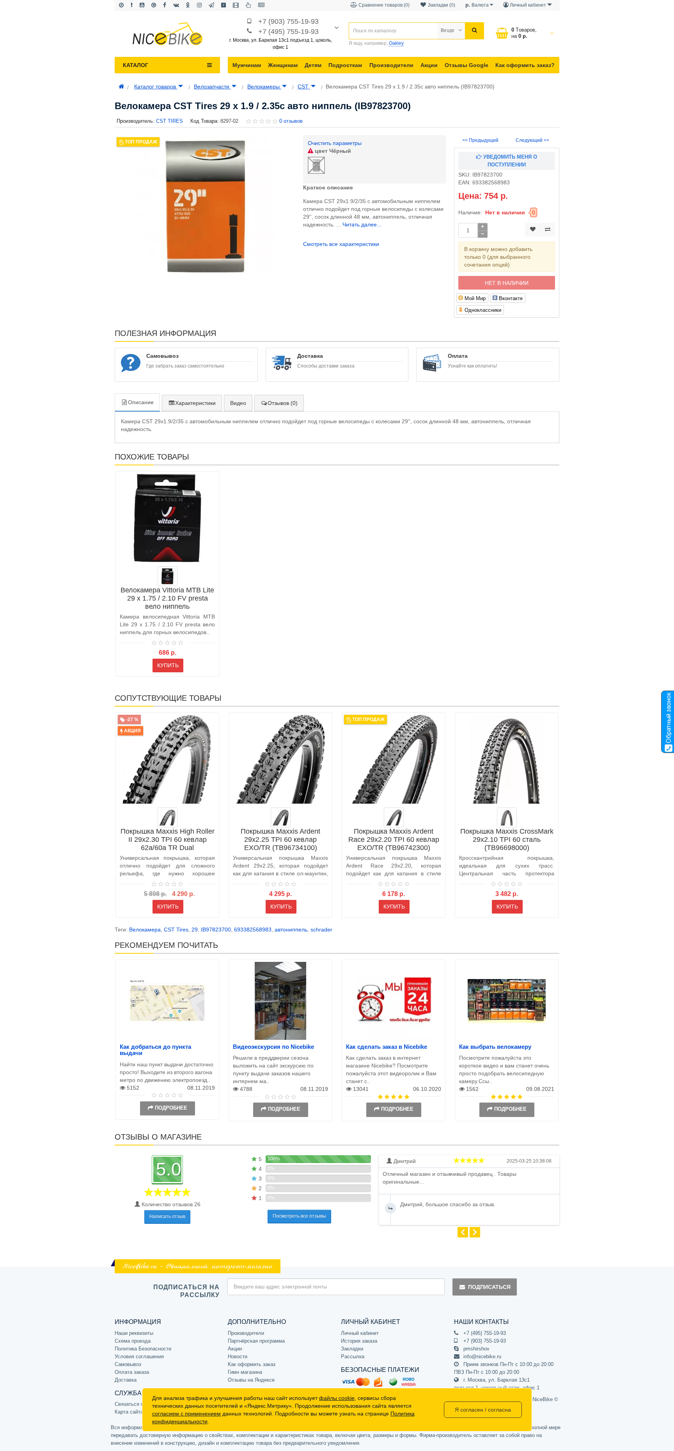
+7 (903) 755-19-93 (288, 21)
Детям (313, 65)
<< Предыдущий (480, 140)
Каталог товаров (155, 86)
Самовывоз (128, 1364)
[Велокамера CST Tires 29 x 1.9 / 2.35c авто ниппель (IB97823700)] (205, 205)
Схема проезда (133, 1341)
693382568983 (252, 929)
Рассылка (352, 1356)
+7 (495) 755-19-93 (288, 31)
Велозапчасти (212, 86)
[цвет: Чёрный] (167, 817)
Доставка (126, 1380)
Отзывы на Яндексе (251, 1380)
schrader (321, 929)
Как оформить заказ (251, 1364)
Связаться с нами (136, 1404)
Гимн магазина (245, 1372)
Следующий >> (532, 140)
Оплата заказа (132, 1372)
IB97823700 (216, 929)
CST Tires (176, 929)
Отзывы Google (466, 65)
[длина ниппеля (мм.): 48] (167, 576)
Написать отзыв (167, 1216)
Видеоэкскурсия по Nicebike (273, 1046)
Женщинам (283, 65)
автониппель (291, 929)
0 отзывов (291, 121)
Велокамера (145, 929)
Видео (238, 403)
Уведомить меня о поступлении (509, 161)
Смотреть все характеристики (341, 244)
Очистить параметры (335, 143)
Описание (141, 402)
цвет (332, 151)
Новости (237, 1356)
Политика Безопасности (143, 1349)
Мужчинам (246, 65)
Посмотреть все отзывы (299, 1216)
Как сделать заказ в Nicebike (386, 1046)
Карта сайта (129, 1412)
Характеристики (195, 403)
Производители (391, 65)
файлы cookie (337, 1398)
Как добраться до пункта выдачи (155, 1050)
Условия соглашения (139, 1356)
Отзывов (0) (283, 403)
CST (304, 86)
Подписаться (489, 1287)
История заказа (359, 1341)
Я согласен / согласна (483, 1410)
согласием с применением (186, 1413)
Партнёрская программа (256, 1341)
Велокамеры (264, 86)
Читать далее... (361, 224)
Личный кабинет (360, 1333)
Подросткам (345, 65)
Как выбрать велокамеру (495, 1046)
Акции (429, 65)
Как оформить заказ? (525, 65)
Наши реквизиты (134, 1333)
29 (195, 929)
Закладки (352, 1349)
